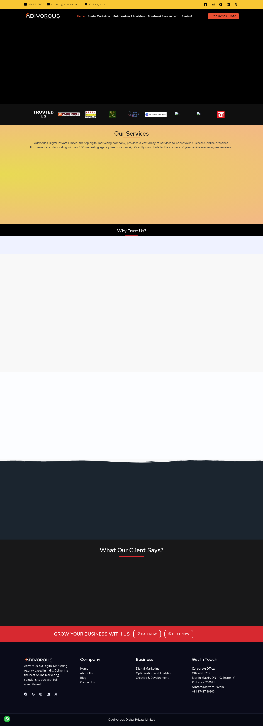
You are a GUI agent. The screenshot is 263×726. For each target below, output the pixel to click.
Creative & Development (163, 16)
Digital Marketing (99, 16)
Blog (83, 678)
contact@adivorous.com (208, 687)
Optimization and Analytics (154, 673)
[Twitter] (55, 694)
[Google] (33, 694)
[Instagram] (40, 694)
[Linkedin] (48, 694)
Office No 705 (201, 673)
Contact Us (87, 682)
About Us (86, 673)
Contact (187, 16)
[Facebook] (25, 694)
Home (81, 16)
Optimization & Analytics (129, 16)
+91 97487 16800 (203, 691)
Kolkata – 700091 (203, 682)
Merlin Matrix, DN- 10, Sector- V (213, 678)
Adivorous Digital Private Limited (133, 720)
